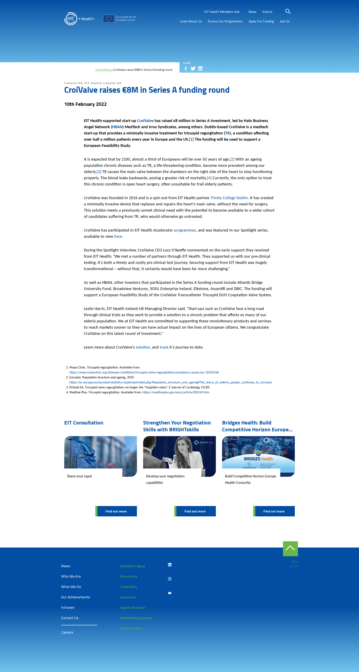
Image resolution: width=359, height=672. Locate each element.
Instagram (169, 579)
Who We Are (71, 576)
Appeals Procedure (132, 607)
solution (143, 347)
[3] (99, 172)
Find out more (116, 511)
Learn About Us (191, 21)
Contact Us (69, 618)
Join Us (285, 21)
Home (99, 69)
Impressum (128, 597)
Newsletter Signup (132, 566)
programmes (185, 230)
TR (227, 133)
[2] (232, 159)
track (164, 347)
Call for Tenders (130, 628)
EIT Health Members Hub (221, 11)
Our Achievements (75, 597)
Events (267, 11)
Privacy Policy (128, 576)
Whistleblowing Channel (136, 618)
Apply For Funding (261, 21)
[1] (191, 140)
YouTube (169, 593)
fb (186, 68)
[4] (209, 178)
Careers (67, 632)
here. (118, 237)
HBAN (117, 127)
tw (193, 68)
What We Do (71, 586)
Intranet (67, 607)
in (200, 68)
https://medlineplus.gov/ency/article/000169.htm (176, 392)
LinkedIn (169, 564)
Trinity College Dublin (229, 198)
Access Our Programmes (225, 21)
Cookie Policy (128, 586)
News (252, 11)
